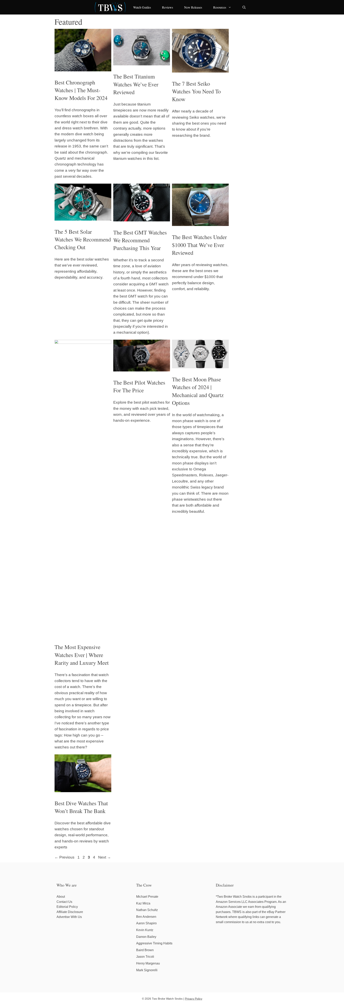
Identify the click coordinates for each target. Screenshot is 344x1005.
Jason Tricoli (145, 956)
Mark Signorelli (146, 970)
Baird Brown (145, 950)
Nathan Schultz (147, 910)
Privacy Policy (193, 998)
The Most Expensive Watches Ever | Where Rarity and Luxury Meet (82, 654)
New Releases (193, 7)
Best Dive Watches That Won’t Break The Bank (81, 807)
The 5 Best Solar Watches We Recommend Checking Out (83, 239)
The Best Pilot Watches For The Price (139, 386)
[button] (244, 7)
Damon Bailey (146, 936)
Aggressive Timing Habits (154, 943)
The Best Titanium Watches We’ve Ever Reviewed (135, 84)
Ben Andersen (146, 916)
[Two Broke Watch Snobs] (110, 7)
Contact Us (64, 901)
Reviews (167, 7)
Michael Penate (147, 896)
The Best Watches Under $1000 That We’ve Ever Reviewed (199, 244)
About (61, 896)
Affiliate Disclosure (70, 912)
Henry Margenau (148, 963)
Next (104, 857)
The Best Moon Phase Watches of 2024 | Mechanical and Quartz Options (198, 390)
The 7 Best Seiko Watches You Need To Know (196, 91)
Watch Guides (142, 7)
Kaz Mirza (143, 903)
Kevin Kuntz (144, 930)
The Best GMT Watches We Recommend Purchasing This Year (140, 240)
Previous (64, 857)
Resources (219, 7)
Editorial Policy (67, 906)
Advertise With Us (69, 917)
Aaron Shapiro (146, 923)
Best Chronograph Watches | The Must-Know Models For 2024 (81, 90)
